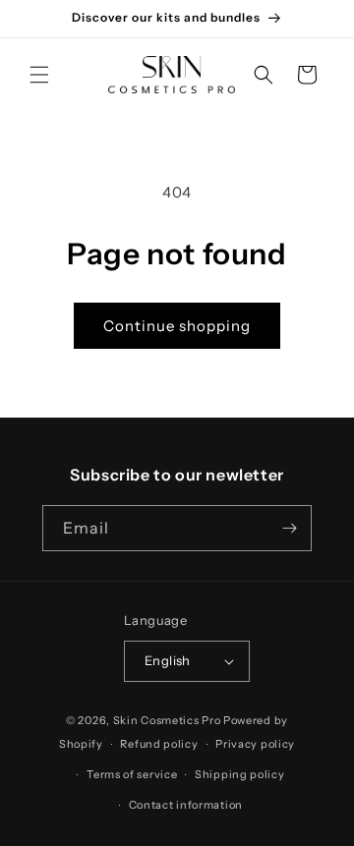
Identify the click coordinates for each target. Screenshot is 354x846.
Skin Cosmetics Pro (167, 720)
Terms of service (132, 774)
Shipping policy (240, 774)
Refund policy (159, 744)
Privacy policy (255, 744)
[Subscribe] (289, 528)
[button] (39, 74)
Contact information (186, 805)
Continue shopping (177, 325)
